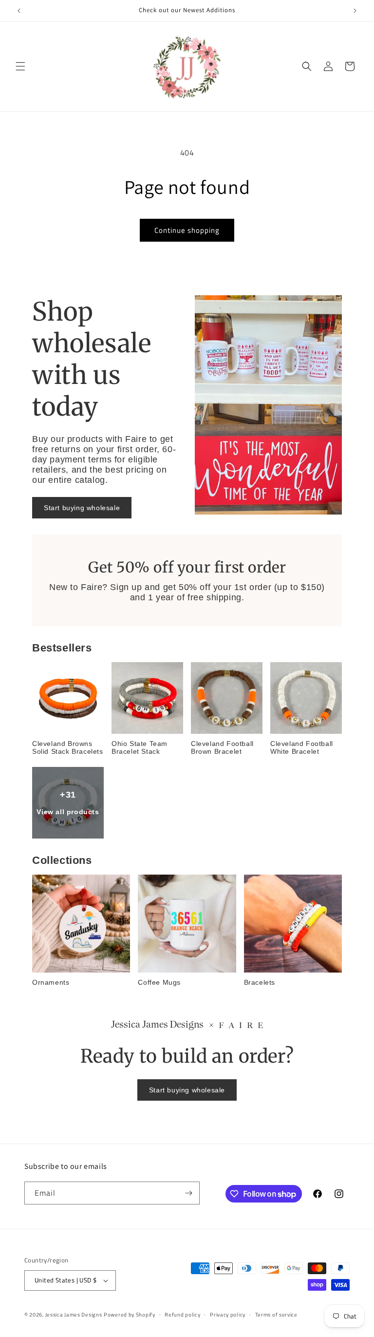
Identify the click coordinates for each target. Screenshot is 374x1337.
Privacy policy (227, 1314)
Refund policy (182, 1314)
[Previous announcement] (19, 10)
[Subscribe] (188, 1193)
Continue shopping (187, 230)
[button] (20, 66)
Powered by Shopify (129, 1314)
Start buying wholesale (82, 508)
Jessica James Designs (73, 1314)
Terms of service (276, 1314)
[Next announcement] (355, 10)
